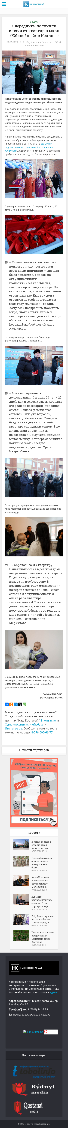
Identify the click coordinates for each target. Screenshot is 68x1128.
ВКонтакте (48, 720)
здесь (53, 992)
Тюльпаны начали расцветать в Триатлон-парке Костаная (42, 937)
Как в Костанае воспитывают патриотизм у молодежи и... (40, 882)
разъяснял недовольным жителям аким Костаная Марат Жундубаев (30, 147)
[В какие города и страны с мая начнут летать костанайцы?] (22, 844)
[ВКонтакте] (7, 704)
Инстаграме (13, 728)
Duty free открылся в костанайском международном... (42, 919)
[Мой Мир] (16, 704)
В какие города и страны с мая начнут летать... (41, 845)
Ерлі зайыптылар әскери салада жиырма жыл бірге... (42, 862)
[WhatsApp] (24, 704)
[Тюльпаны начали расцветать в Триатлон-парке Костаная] (22, 935)
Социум (34, 21)
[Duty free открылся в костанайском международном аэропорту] (22, 919)
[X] (20, 704)
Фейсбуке (36, 724)
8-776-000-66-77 (42, 732)
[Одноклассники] (11, 704)
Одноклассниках (16, 724)
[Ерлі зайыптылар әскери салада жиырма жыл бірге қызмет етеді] (22, 861)
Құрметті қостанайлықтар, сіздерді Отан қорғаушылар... (41, 901)
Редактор (47, 42)
